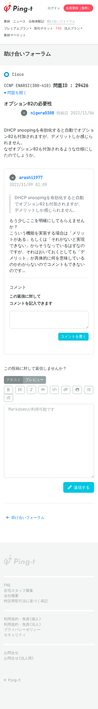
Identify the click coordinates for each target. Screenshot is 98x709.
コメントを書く (73, 336)
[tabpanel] (49, 431)
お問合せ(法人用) (19, 658)
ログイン (54, 8)
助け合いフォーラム (61, 21)
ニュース (19, 21)
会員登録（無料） (78, 8)
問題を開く (17, 92)
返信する (81, 487)
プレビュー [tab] (34, 380)
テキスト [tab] (13, 380)
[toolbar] (49, 394)
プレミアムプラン (16, 28)
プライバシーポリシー (22, 629)
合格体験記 (36, 21)
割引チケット (43, 28)
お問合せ (11, 653)
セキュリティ (15, 635)
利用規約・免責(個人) (22, 619)
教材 (7, 21)
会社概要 (11, 596)
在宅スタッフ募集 (18, 590)
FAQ (58, 28)
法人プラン (72, 28)
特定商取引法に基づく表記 (26, 601)
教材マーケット (15, 35)
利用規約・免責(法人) (22, 624)
